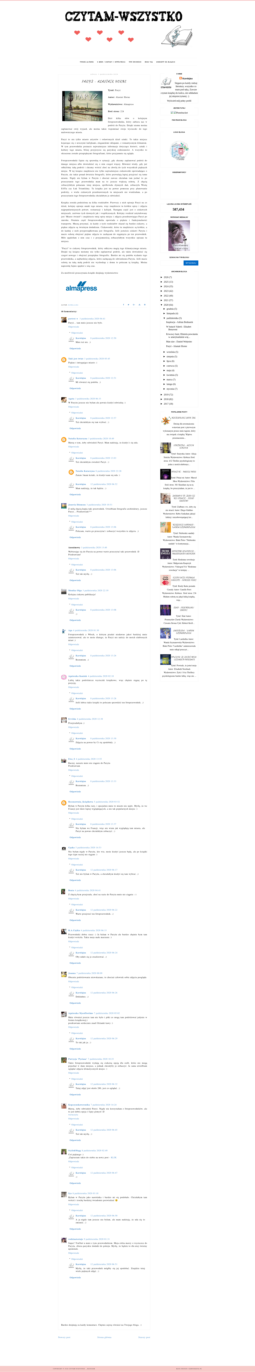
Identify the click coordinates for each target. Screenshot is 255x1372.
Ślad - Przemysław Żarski (184, 608)
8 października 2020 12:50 (103, 338)
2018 (166, 399)
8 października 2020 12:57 (103, 418)
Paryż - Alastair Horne (176, 346)
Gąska (71, 847)
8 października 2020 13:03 (103, 458)
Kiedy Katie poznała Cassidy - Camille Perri (183, 578)
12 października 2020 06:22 (103, 909)
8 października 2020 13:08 (103, 609)
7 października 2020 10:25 (101, 1058)
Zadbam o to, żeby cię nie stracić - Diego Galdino (184, 498)
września (171, 352)
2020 (166, 305)
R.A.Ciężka (74, 930)
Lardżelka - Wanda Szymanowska (183, 631)
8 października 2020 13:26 (103, 655)
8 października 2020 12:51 (103, 378)
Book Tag (149, 62)
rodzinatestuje (75, 1239)
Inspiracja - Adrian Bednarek (179, 322)
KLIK (114, 1157)
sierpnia (170, 356)
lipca (169, 361)
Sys (70, 1193)
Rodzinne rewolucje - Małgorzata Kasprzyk (184, 552)
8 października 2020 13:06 (103, 527)
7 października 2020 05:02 (107, 1013)
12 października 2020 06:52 (103, 484)
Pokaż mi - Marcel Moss (183, 471)
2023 (166, 291)
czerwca (171, 366)
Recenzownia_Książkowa (80, 801)
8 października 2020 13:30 (103, 738)
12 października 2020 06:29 (103, 1038)
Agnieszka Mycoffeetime (80, 1013)
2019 (166, 394)
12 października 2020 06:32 (103, 1084)
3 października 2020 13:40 (94, 547)
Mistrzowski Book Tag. (184, 418)
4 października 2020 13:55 (89, 758)
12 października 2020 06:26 (103, 992)
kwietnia (171, 375)
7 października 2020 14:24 (104, 1104)
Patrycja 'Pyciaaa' (77, 1058)
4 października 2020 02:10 (101, 676)
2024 (166, 286)
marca (170, 379)
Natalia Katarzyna (77, 438)
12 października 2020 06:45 (103, 1129)
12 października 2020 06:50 (103, 1215)
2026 (166, 277)
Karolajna (81, 338)
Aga (70, 630)
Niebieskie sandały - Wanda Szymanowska (183, 525)
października (173, 318)
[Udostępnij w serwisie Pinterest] (145, 305)
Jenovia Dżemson (77, 504)
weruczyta (73, 1114)
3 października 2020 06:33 (88, 398)
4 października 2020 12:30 (90, 718)
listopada (171, 313)
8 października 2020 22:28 (108, 471)
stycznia (171, 389)
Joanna (72, 973)
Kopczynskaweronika (79, 1104)
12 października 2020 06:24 (103, 952)
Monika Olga (75, 590)
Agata (71, 398)
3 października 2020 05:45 (97, 358)
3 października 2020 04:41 (92, 318)
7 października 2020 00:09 (89, 973)
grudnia (170, 309)
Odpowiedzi (77, 332)
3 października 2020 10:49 (101, 438)
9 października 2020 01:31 (97, 1239)
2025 (166, 282)
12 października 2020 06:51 (103, 1264)
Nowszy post (64, 1337)
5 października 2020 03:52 (107, 801)
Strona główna (87, 62)
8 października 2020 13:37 (103, 824)
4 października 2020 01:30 (86, 630)
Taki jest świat (75, 358)
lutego (170, 384)
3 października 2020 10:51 (99, 504)
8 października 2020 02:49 (95, 1150)
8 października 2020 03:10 (85, 1193)
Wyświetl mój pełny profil (179, 101)
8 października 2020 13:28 (103, 698)
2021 (166, 300)
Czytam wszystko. (77, 1368)
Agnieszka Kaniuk (77, 676)
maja (169, 370)
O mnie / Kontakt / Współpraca (111, 62)
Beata (71, 890)
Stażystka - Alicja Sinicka (184, 446)
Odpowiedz (73, 326)
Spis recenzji (135, 62)
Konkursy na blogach (165, 62)
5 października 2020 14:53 (88, 847)
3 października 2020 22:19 (95, 590)
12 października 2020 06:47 (103, 1172)
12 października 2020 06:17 (103, 869)
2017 (166, 404)
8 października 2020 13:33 (103, 781)
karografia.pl (195, 1368)
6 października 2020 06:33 (94, 930)
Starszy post (144, 1337)
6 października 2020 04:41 (88, 890)
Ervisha (72, 718)
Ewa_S (71, 758)
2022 (166, 295)
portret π (73, 318)
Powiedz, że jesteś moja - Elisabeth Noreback (183, 658)
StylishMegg (74, 1150)
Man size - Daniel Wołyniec (179, 341)
